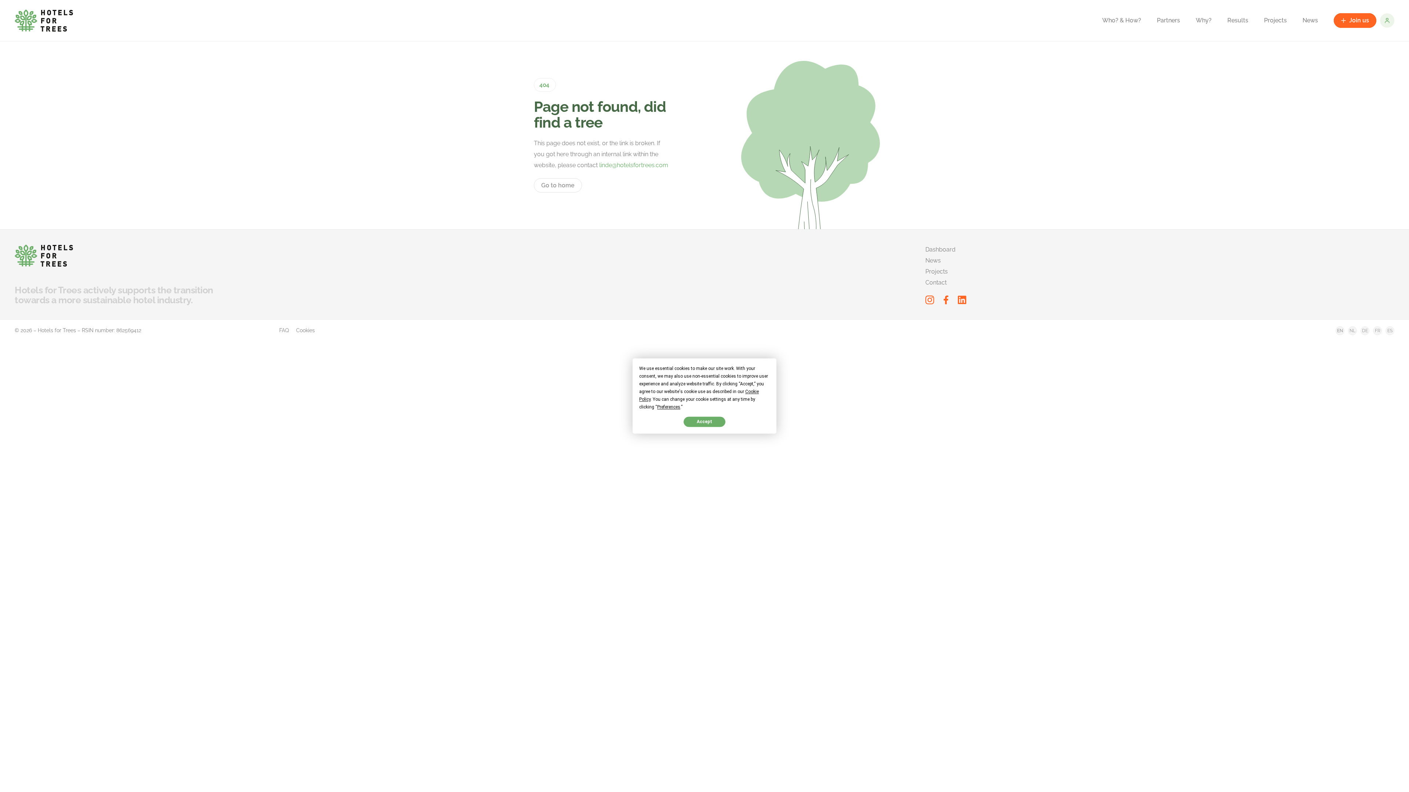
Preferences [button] (668, 407)
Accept (704, 421)
